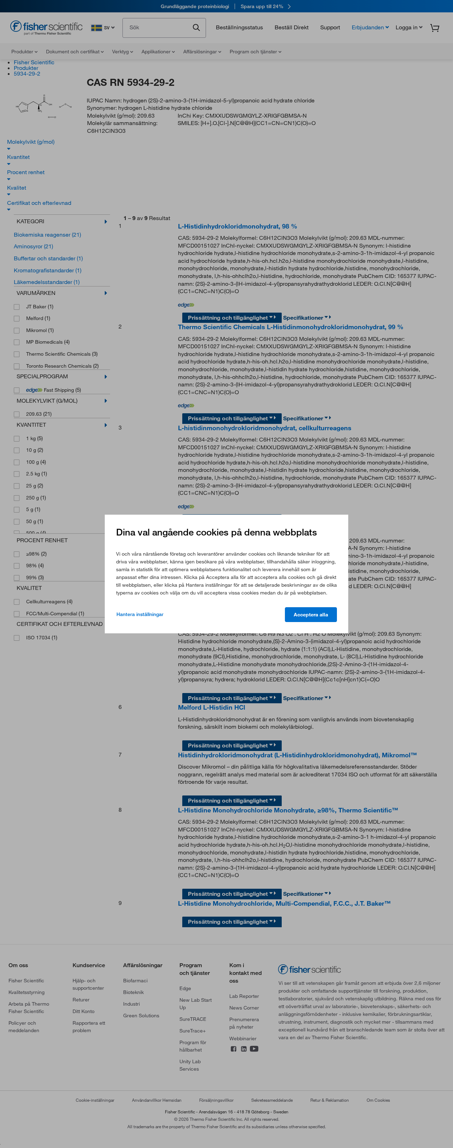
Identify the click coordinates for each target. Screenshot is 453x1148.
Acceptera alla (311, 614)
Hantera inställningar (140, 614)
